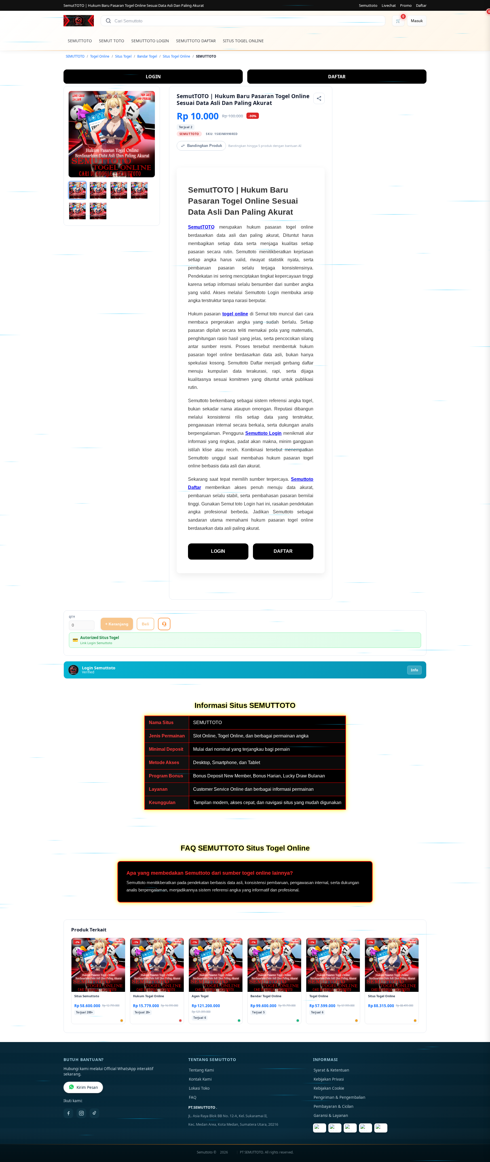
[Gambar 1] (77, 190)
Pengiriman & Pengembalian (339, 1097)
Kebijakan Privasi (329, 1079)
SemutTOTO (201, 227)
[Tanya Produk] (164, 624)
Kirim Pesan (87, 1087)
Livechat (389, 5)
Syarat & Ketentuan (331, 1070)
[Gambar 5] (77, 211)
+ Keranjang (116, 624)
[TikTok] (94, 1113)
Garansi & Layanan (331, 1115)
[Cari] (108, 21)
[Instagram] (81, 1113)
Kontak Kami (200, 1079)
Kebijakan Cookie (329, 1088)
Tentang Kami (201, 1070)
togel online (235, 313)
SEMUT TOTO (111, 40)
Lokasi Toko (199, 1088)
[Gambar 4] (139, 190)
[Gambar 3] (119, 190)
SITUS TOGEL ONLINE (243, 40)
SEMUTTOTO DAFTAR (196, 40)
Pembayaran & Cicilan (333, 1106)
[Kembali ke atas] (477, 1133)
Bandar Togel (147, 56)
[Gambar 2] (98, 190)
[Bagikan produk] (319, 98)
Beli (145, 624)
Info (414, 670)
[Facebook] (68, 1113)
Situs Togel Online (176, 56)
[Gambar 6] (98, 211)
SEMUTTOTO (80, 40)
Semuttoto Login (263, 433)
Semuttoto (368, 5)
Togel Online (99, 56)
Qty (72, 617)
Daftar (421, 5)
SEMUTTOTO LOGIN (150, 40)
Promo (406, 5)
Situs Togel (123, 56)
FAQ (193, 1097)
